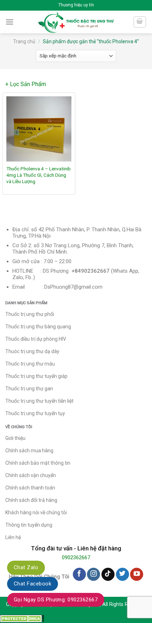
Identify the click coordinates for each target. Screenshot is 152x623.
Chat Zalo (26, 567)
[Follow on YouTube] (136, 574)
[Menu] (9, 21)
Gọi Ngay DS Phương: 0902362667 (56, 599)
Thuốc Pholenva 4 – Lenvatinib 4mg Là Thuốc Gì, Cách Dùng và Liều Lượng (38, 175)
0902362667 (76, 557)
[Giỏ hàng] (140, 22)
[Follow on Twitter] (122, 574)
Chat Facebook (32, 583)
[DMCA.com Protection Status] (22, 618)
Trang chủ (24, 41)
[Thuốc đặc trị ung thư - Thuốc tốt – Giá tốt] (76, 22)
